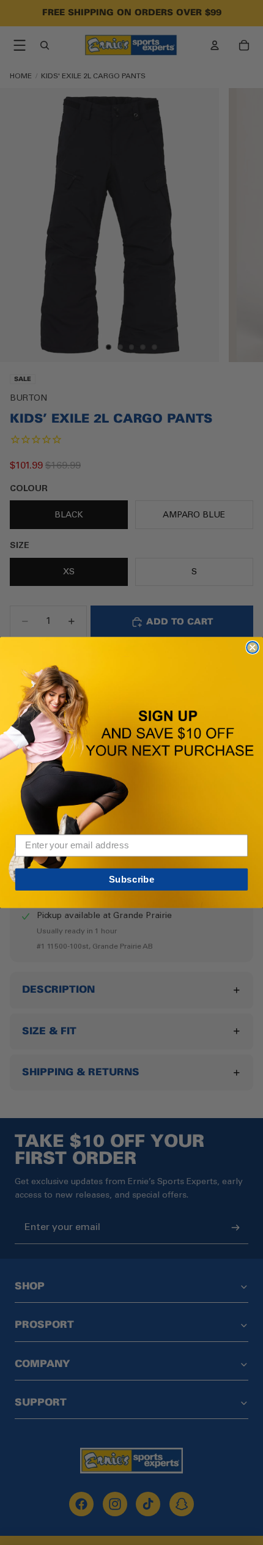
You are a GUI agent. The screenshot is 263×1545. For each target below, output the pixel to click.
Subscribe (132, 879)
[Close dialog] (252, 647)
